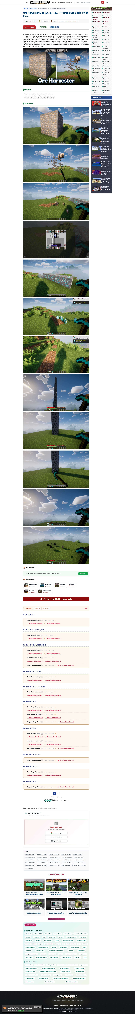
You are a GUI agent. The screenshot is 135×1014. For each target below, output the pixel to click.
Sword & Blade (29, 957)
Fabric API (95, 15)
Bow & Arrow (52, 937)
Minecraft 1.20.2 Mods (42, 857)
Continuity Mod (96, 86)
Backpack (28, 937)
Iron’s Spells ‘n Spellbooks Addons (60, 978)
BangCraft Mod (106, 83)
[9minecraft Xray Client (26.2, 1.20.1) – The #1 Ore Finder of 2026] (96, 121)
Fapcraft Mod (106, 81)
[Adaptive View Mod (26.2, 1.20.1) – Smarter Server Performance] (34, 904)
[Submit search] (102, 2)
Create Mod (106, 35)
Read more (21, 1010)
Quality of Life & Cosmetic (31, 954)
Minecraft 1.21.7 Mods (54, 862)
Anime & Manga (57, 933)
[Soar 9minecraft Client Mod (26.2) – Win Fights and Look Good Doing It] (96, 149)
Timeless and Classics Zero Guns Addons (67, 964)
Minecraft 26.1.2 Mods (54, 865)
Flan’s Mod (95, 61)
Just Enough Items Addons (79, 978)
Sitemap (79, 1005)
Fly (63, 944)
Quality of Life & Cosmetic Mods (79, 865)
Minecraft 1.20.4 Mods (54, 857)
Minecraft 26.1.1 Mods (42, 865)
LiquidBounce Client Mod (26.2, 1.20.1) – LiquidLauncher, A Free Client (106, 164)
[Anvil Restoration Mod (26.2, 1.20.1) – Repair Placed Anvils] (56, 885)
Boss (44, 937)
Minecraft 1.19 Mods (30, 854)
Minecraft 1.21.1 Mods (30, 859)
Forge (70, 21)
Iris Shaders (96, 30)
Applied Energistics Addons (48, 968)
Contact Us (56, 1005)
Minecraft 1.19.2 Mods (42, 854)
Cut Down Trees (47, 940)
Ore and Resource (40, 950)
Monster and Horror (75, 947)
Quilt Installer (106, 17)
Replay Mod (96, 66)
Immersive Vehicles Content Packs (48, 971)
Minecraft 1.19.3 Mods (54, 854)
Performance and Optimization (56, 950)
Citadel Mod (96, 72)
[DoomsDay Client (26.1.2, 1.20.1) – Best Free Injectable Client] (96, 188)
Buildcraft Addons (46, 975)
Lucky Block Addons (65, 971)
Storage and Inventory (71, 954)
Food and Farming (71, 944)
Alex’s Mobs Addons (81, 975)
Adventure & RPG (38, 933)
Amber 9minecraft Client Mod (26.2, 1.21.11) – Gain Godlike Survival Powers (105, 140)
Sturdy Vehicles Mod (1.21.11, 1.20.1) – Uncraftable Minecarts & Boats (56, 912)
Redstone (43, 954)
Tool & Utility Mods (29, 868)
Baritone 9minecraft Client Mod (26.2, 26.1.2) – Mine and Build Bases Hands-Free (105, 112)
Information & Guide (30, 947)
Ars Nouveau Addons (43, 978)
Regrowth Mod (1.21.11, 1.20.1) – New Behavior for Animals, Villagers (34, 893)
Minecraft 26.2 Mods (66, 865)
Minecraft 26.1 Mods (30, 865)
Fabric (67, 21)
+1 (42, 620)
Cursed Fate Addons (64, 968)
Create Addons (29, 964)
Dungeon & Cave (48, 944)
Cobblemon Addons (39, 964)
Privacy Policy (73, 1005)
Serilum (54, 21)
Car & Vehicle (29, 940)
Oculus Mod (106, 32)
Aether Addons (69, 975)
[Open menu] (26, 2)
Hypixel (85, 944)
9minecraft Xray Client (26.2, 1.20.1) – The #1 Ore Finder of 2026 (106, 121)
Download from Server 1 (36, 623)
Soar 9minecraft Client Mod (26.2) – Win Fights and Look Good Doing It (106, 149)
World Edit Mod (106, 55)
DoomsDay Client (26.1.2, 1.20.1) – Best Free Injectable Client (105, 189)
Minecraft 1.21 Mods (79, 857)
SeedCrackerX (96, 81)
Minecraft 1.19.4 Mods (66, 854)
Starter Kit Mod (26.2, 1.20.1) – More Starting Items (78, 893)
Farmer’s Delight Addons (31, 968)
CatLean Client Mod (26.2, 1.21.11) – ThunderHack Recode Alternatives (106, 180)
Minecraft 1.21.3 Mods (68, 859)
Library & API (28, 933)
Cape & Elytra (83, 937)
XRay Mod (95, 39)
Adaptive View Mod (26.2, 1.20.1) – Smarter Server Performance (34, 912)
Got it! (37, 1007)
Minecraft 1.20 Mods (78, 854)
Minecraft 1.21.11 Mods (55, 859)
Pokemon (71, 950)
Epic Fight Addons (51, 964)
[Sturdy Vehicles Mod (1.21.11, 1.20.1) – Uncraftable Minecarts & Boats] (56, 904)
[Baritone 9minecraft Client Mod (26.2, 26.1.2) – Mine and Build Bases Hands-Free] (96, 112)
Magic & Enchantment (43, 947)
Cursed (57, 940)
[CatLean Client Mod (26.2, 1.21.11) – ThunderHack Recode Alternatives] (96, 180)
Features (43, 27)
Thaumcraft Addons (80, 971)
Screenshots (54, 27)
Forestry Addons (57, 975)
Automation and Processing (80, 933)
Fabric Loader (106, 12)
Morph (84, 947)
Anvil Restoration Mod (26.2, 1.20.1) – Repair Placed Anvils (56, 893)
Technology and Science (41, 957)
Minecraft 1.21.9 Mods (79, 862)
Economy (58, 944)
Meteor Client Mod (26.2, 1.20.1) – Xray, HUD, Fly (105, 156)
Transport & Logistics (66, 957)
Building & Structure (71, 937)
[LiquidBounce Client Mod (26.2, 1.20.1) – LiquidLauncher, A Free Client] (96, 164)
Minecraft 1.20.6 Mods (67, 857)
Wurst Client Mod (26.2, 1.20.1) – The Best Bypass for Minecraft (106, 172)
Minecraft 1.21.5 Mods (30, 862)
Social (60, 954)
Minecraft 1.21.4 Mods (80, 859)
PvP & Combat (81, 950)
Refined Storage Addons (71, 981)
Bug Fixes (61, 937)
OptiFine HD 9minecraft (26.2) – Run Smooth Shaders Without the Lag (106, 103)
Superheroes (83, 954)
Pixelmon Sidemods (79, 968)
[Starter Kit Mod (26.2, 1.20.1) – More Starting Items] (78, 885)
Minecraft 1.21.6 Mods (42, 862)
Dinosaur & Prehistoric (31, 944)
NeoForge (74, 21)
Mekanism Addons (49, 981)
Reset (86, 608)
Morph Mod (105, 66)
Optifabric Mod (96, 46)
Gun (79, 944)
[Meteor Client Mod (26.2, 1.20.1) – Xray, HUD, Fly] (96, 156)
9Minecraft (66, 1011)
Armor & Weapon (67, 933)
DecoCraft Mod (96, 57)
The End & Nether (54, 957)
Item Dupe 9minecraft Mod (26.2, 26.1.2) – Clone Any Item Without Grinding (105, 130)
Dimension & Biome (81, 940)
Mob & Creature (63, 947)
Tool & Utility (77, 957)
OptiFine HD (106, 15)
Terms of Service (64, 1005)
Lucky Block (106, 30)
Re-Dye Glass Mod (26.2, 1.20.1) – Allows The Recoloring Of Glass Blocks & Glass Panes (78, 913)
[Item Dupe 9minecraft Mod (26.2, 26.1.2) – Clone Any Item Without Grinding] (96, 130)
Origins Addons (83, 964)
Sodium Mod (96, 32)
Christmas (38, 940)
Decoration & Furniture (68, 940)
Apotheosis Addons (30, 978)
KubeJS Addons (29, 981)
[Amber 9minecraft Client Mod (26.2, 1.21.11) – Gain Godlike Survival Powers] (96, 140)
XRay (85, 957)
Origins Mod (96, 55)
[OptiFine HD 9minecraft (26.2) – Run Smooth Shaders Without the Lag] (96, 103)
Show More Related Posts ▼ (56, 919)
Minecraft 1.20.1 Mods (30, 857)
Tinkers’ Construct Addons (31, 975)
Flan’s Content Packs (30, 971)
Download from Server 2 (54, 623)
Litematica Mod (106, 50)
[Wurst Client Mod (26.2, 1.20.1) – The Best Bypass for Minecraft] (96, 172)
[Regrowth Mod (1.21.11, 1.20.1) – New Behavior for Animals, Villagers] (34, 885)
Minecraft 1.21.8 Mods (67, 862)
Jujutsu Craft (106, 39)
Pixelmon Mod (96, 21)
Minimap (54, 947)
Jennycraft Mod (96, 83)
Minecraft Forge (97, 12)
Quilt (77, 21)
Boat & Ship (36, 937)
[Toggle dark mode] (107, 2)
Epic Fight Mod (106, 42)
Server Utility (52, 954)
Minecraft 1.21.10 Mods (43, 859)
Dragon (40, 944)
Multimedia (28, 950)
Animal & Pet (48, 933)
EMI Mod (105, 26)
